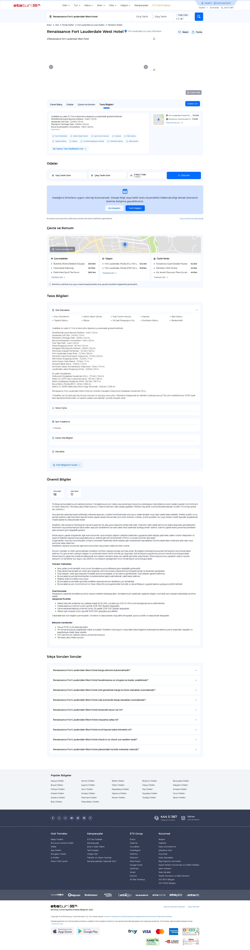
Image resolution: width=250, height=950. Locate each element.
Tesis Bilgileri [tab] (106, 104)
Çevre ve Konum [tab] (86, 104)
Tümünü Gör (57, 277)
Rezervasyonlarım (223, 3)
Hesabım (208, 3)
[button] (199, 17)
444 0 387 (228, 8)
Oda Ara (185, 175)
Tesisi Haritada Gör (64, 249)
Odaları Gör (192, 104)
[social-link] (53, 818)
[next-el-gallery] (146, 67)
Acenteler (214, 8)
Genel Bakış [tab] (56, 104)
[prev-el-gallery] (51, 67)
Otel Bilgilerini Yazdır (66, 465)
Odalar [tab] (70, 104)
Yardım (202, 8)
